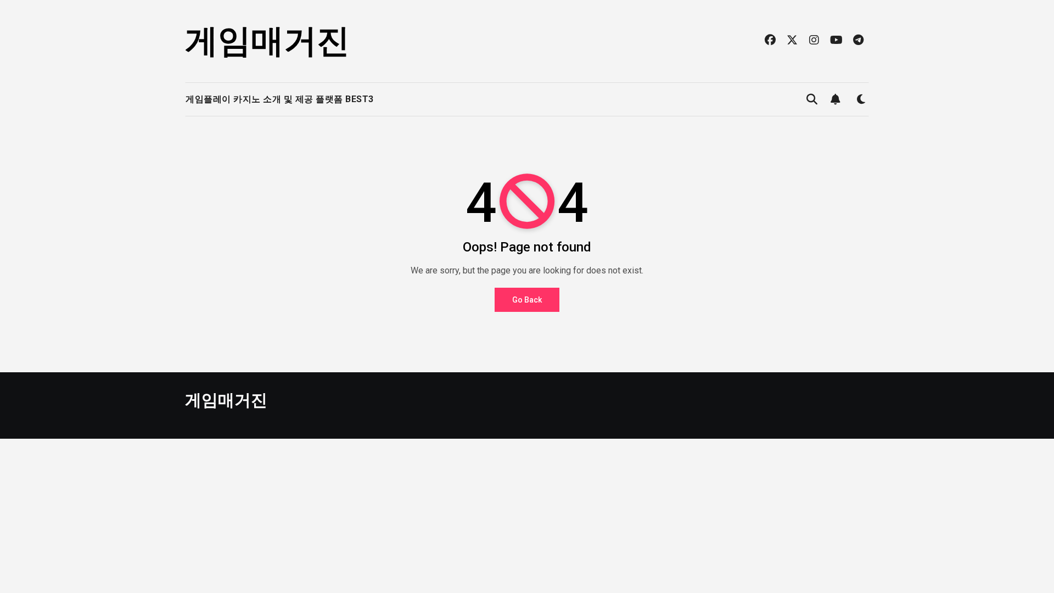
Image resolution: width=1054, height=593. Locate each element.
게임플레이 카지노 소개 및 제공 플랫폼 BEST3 (280, 99)
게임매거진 (267, 40)
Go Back (527, 299)
